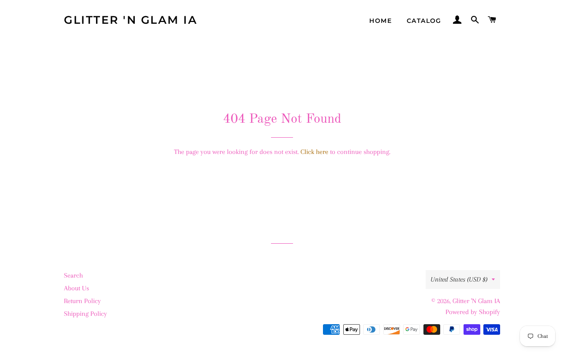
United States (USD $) (458, 279)
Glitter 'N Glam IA (130, 19)
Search (73, 275)
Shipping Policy (85, 314)
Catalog (424, 21)
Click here (314, 152)
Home (380, 21)
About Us (76, 288)
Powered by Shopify (472, 312)
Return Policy (82, 301)
